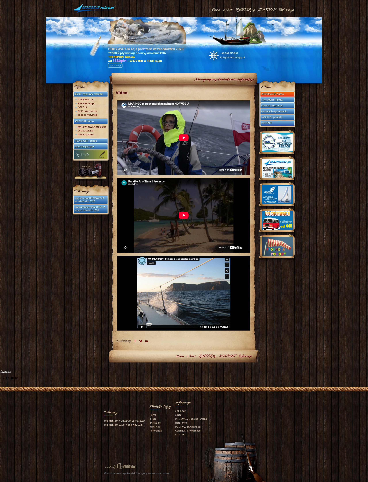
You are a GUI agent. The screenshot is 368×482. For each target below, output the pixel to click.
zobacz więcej (115, 65)
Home (216, 10)
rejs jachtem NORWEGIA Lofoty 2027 (124, 420)
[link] (135, 340)
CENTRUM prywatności (188, 430)
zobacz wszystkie (87, 115)
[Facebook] (7, 378)
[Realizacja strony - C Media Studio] (120, 466)
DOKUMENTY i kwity (272, 99)
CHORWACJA (85, 99)
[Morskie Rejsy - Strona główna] (94, 8)
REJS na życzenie (87, 111)
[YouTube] (12, 378)
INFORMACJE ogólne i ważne (191, 419)
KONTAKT (267, 10)
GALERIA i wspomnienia (274, 111)
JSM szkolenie (85, 130)
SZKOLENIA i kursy (84, 121)
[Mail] (16, 378)
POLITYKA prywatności (188, 426)
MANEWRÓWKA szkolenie (92, 127)
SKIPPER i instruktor (272, 105)
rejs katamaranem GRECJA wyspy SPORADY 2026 (89, 208)
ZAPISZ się (245, 10)
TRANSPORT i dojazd (85, 141)
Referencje (286, 10)
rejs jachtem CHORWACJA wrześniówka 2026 (89, 199)
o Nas (227, 10)
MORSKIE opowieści (272, 117)
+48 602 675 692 (229, 53)
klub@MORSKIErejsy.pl (232, 57)
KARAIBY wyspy (86, 103)
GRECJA (82, 107)
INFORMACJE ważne (272, 94)
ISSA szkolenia (86, 134)
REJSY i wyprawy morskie (88, 94)
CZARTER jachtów (84, 146)
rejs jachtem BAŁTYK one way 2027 (123, 424)
